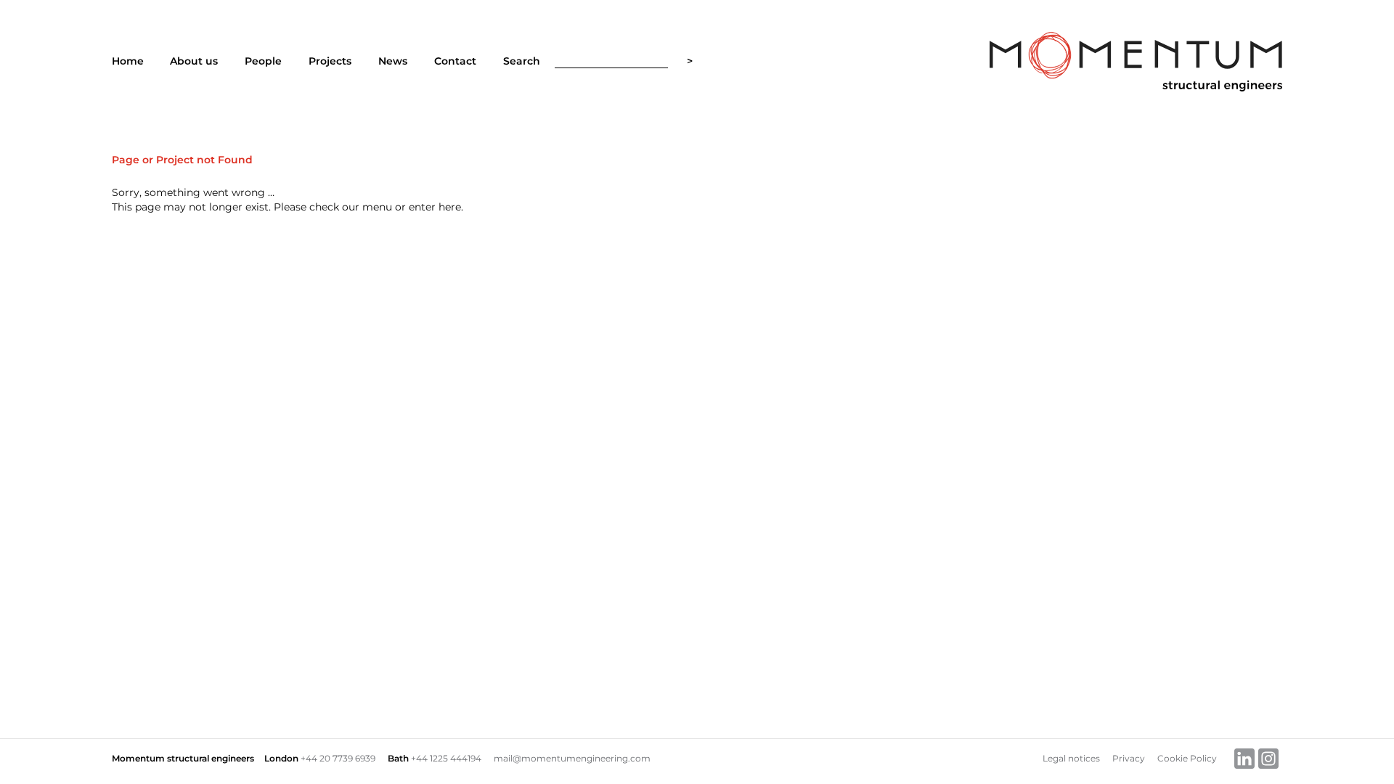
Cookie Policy (1187, 758)
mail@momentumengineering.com (572, 758)
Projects (330, 61)
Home (128, 61)
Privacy (1128, 758)
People (263, 61)
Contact (455, 61)
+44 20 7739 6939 (338, 758)
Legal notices (1071, 758)
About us (194, 61)
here (450, 206)
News (392, 61)
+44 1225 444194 (446, 758)
